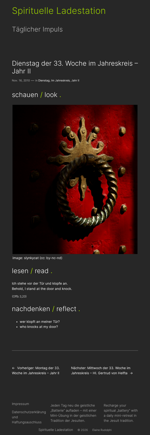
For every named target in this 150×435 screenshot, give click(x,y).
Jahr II (75, 80)
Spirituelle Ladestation (59, 10)
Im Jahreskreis (60, 80)
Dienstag (44, 80)
